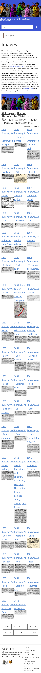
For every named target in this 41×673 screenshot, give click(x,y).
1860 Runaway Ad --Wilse (7, 288)
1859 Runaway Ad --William (7, 168)
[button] (7, 150)
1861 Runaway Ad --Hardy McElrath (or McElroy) (33, 434)
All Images (7, 113)
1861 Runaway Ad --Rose (33, 557)
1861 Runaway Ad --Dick (33, 380)
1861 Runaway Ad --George (20, 430)
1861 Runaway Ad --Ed (20, 404)
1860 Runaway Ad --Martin (33, 236)
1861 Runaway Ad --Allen (7, 326)
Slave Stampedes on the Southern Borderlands (15, 19)
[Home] (20, 8)
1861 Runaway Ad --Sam (7, 582)
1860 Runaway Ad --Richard (7, 261)
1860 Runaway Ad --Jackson (20, 216)
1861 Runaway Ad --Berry (7, 352)
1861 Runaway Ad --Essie (33, 404)
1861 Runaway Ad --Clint (7, 380)
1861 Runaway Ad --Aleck (33, 288)
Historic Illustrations (15, 117)
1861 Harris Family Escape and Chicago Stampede (19, 292)
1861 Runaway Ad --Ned (20, 557)
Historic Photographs (13, 114)
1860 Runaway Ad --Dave (7, 191)
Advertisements (23, 123)
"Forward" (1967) (28, 89)
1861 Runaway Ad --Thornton (20, 604)
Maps (7, 123)
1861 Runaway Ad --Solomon (33, 582)
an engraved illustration (16, 66)
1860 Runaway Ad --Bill (20, 168)
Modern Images (28, 119)
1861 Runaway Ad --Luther (7, 557)
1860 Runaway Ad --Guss (7, 216)
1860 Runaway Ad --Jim (33, 216)
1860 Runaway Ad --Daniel (33, 168)
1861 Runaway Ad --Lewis (33, 532)
